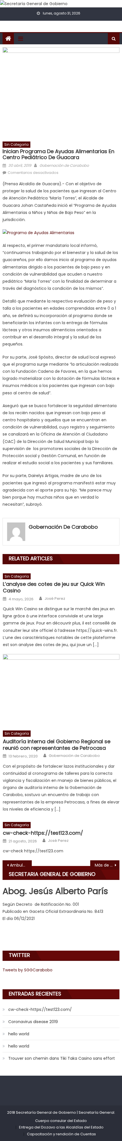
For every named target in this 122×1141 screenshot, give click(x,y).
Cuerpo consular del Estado (61, 1120)
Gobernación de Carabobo (64, 165)
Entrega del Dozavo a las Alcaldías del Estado (61, 1127)
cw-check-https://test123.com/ (43, 833)
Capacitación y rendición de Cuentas (61, 1134)
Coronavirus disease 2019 (33, 1022)
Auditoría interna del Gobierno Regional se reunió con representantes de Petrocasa (56, 744)
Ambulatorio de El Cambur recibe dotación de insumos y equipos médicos (21, 865)
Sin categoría (16, 144)
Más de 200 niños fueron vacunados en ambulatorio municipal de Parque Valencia (107, 865)
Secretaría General (96, 1112)
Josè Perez (55, 598)
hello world (18, 1034)
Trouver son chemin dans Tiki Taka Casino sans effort (61, 1058)
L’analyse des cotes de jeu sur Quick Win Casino (54, 587)
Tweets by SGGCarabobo (27, 970)
